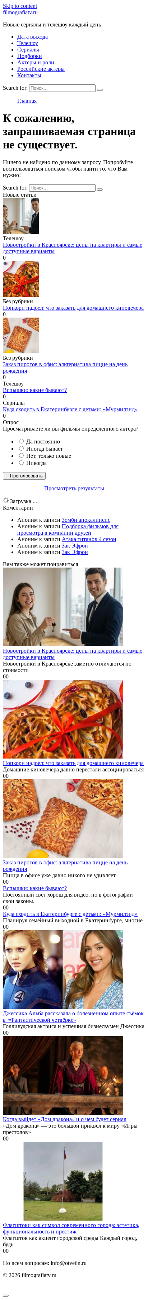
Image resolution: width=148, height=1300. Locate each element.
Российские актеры (41, 69)
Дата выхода (32, 37)
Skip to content (20, 6)
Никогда (36, 463)
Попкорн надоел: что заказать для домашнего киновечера (73, 308)
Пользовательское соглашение (40, 1287)
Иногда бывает (44, 449)
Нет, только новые (48, 456)
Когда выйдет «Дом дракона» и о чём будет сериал (64, 1119)
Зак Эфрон (75, 546)
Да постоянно (43, 441)
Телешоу (27, 43)
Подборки (29, 56)
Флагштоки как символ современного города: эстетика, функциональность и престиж (71, 1228)
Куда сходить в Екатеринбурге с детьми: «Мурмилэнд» (70, 409)
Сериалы (28, 49)
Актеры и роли (35, 62)
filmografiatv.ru (20, 12)
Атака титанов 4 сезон (89, 539)
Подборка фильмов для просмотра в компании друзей (68, 529)
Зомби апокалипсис (86, 520)
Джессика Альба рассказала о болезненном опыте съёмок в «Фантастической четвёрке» (73, 1016)
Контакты (29, 75)
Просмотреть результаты (74, 488)
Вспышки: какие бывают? (35, 390)
